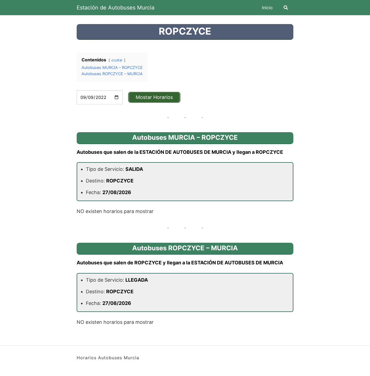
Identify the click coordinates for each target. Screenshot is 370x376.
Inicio (267, 7)
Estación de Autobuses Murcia (115, 7)
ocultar (117, 60)
